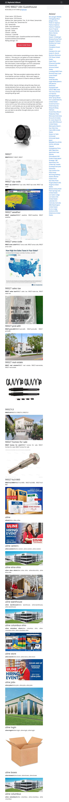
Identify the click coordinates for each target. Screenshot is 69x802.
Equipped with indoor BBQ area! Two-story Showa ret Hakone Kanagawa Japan (54, 92)
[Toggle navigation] (61, 2)
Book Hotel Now (24, 45)
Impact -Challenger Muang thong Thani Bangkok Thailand (55, 39)
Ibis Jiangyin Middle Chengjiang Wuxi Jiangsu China (55, 19)
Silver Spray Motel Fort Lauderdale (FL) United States (55, 100)
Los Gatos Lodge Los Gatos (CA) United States (54, 197)
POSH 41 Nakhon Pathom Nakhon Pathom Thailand (54, 25)
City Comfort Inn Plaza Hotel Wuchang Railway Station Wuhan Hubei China (54, 175)
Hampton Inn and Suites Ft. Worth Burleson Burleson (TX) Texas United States (55, 55)
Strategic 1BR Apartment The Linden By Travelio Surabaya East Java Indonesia (55, 164)
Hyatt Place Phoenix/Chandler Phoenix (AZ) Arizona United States (54, 65)
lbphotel (24, 10)
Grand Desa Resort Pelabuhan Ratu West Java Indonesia (55, 114)
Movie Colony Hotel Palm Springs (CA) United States (55, 191)
